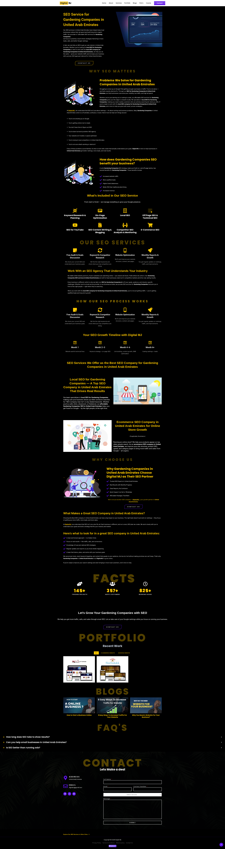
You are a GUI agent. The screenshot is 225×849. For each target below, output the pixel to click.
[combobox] (132, 794)
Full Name (107, 779)
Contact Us (129, 843)
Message (107, 798)
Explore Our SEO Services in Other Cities (76, 834)
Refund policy (120, 843)
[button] (84, 63)
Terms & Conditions (108, 843)
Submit (132, 822)
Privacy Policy (96, 843)
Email (106, 786)
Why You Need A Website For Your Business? (146, 716)
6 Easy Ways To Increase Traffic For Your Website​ (112, 716)
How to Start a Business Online (79, 715)
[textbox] (132, 795)
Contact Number (140, 786)
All (96, 653)
